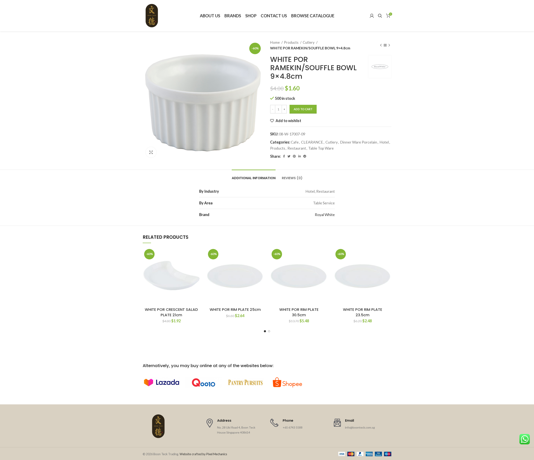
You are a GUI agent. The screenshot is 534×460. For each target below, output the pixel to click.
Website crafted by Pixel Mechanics (203, 454)
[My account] (372, 15)
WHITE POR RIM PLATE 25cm (235, 309)
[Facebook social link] (284, 156)
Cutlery (309, 42)
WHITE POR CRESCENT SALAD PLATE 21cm (171, 312)
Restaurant (296, 148)
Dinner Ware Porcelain (358, 142)
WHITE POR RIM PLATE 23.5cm (362, 312)
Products (291, 42)
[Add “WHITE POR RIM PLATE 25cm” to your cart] (261, 263)
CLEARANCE (312, 142)
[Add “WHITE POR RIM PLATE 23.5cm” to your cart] (388, 263)
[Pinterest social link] (294, 156)
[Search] (380, 15)
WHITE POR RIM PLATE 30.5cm (299, 312)
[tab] (254, 176)
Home (275, 42)
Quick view (197, 273)
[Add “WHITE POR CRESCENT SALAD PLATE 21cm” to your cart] (197, 263)
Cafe (295, 142)
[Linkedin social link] (299, 156)
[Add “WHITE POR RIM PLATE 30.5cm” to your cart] (324, 263)
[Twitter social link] (289, 156)
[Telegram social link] (304, 156)
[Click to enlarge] (151, 152)
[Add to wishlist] (197, 254)
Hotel (384, 142)
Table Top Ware (321, 148)
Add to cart (303, 109)
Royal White (325, 214)
